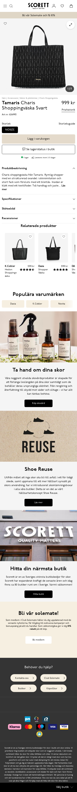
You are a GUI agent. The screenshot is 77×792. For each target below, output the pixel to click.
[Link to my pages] (54, 6)
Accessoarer (13, 98)
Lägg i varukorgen (38, 139)
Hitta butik (38, 594)
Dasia (13, 304)
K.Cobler (37, 304)
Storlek (6, 123)
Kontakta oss (22, 678)
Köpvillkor (52, 689)
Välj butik (62, 787)
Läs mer (38, 502)
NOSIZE (10, 129)
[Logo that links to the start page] (38, 6)
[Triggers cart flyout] (71, 6)
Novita (61, 304)
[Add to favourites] (5, 23)
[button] (39, 734)
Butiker (22, 689)
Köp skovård (38, 403)
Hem (4, 98)
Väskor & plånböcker (28, 98)
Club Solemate (52, 678)
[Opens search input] (11, 6)
